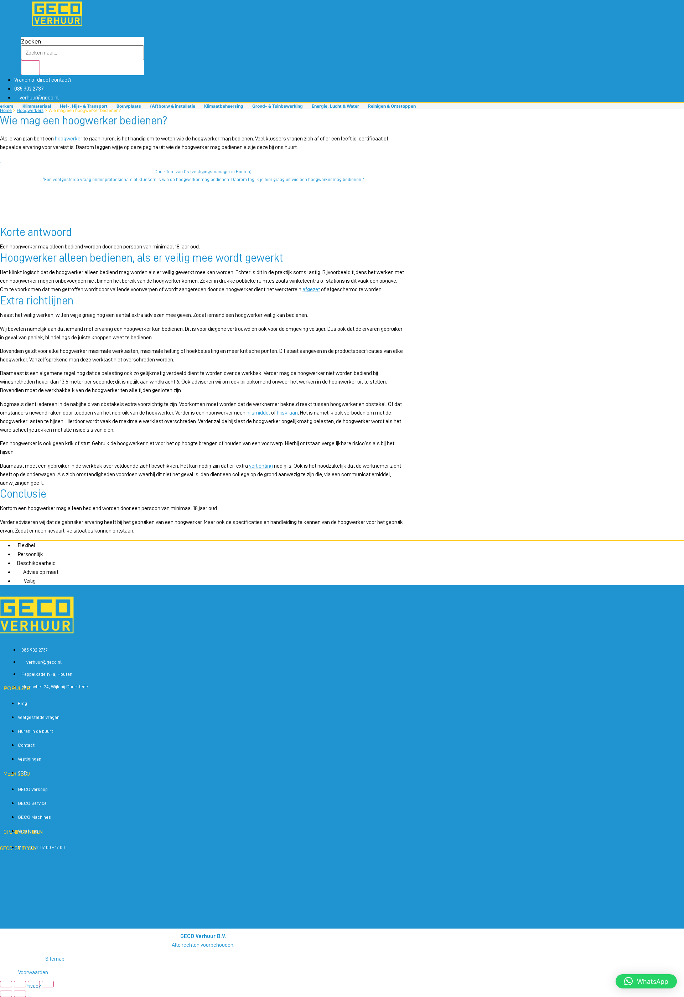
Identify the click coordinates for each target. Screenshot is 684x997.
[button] (203, 187)
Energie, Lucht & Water (335, 106)
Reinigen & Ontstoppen (392, 106)
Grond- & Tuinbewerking (277, 106)
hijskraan (287, 413)
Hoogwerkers (30, 110)
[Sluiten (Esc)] (48, 984)
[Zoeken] (30, 67)
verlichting (261, 466)
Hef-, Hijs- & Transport (84, 106)
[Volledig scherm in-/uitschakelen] (20, 984)
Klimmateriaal (36, 106)
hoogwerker (68, 139)
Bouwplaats (128, 106)
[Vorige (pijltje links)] (6, 994)
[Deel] (34, 984)
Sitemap (54, 959)
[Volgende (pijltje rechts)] (20, 994)
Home (6, 110)
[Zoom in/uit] (6, 984)
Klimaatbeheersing (223, 106)
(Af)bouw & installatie (172, 106)
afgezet (311, 289)
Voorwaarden (33, 972)
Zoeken (31, 41)
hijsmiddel (259, 413)
